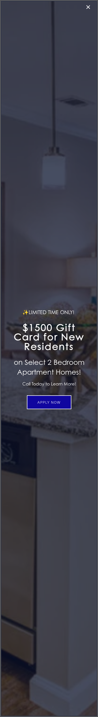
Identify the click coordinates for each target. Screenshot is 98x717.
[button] (49, 402)
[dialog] (49, 358)
